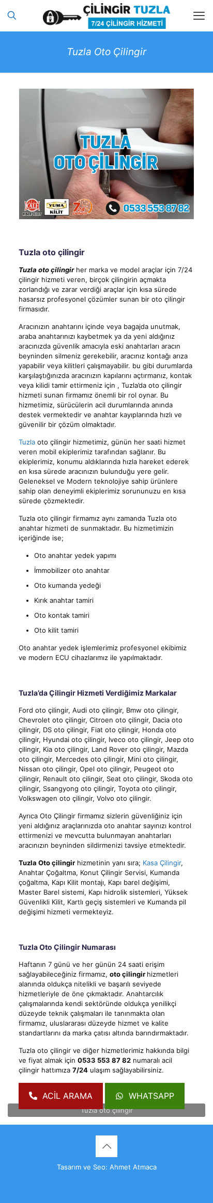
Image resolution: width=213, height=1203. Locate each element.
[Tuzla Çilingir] (106, 15)
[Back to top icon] (106, 1146)
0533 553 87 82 (104, 1060)
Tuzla (27, 442)
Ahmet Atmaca (133, 1167)
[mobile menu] (199, 15)
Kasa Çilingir (162, 863)
